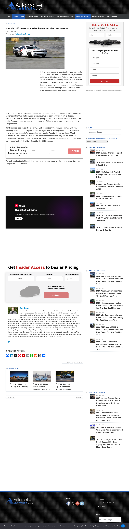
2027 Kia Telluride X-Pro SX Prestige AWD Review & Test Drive (108, 174)
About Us (102, 499)
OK (123, 526)
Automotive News (19, 16)
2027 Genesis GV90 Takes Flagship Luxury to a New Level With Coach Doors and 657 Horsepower (108, 416)
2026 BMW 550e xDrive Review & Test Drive (109, 163)
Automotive (19, 34)
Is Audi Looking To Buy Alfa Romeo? (19, 385)
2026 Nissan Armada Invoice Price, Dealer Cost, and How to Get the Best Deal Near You (109, 305)
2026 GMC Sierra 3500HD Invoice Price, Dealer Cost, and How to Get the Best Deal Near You (109, 331)
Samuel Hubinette (78, 362)
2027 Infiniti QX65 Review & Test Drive (108, 207)
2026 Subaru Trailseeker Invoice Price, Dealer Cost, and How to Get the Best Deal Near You (109, 345)
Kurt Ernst (13, 31)
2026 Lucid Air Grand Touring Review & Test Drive (109, 228)
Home (8, 16)
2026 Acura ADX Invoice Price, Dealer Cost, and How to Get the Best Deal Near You (109, 293)
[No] (126, 526)
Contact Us (102, 506)
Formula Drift (66, 362)
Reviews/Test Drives (98, 16)
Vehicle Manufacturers (82, 16)
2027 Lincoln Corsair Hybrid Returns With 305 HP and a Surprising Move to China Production (108, 402)
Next (79, 380)
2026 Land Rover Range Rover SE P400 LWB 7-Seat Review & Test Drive (109, 218)
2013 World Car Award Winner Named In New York (41, 387)
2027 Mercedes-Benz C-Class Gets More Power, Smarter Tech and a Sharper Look (109, 430)
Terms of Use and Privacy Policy (108, 502)
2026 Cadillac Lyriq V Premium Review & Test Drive (109, 197)
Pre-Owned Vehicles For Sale (65, 16)
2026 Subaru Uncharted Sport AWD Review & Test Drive (109, 154)
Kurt (72, 362)
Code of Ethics (103, 510)
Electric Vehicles (112, 16)
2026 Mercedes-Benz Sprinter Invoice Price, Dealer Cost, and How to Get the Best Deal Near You (109, 280)
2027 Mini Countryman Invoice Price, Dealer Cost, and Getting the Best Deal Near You (109, 317)
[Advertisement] (84, 7)
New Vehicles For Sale (47, 16)
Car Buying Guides (32, 16)
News (27, 34)
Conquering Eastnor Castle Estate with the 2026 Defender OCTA (109, 186)
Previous (9, 380)
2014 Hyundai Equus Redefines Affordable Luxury (63, 387)
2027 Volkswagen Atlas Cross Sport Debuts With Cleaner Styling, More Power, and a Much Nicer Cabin (109, 443)
